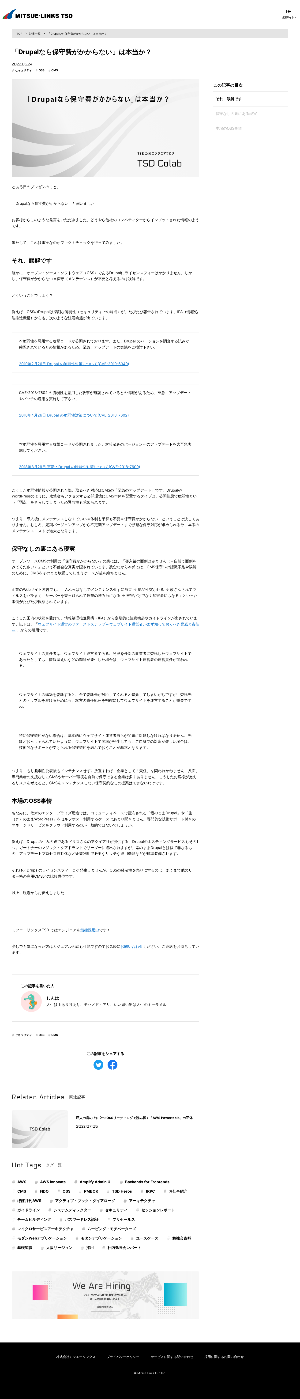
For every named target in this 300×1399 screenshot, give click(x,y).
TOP (19, 33)
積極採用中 (89, 930)
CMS (53, 70)
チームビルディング (31, 1219)
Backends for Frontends (144, 1182)
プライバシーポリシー (123, 1357)
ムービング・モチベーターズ (109, 1229)
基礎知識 (22, 1247)
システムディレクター (69, 1210)
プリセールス (121, 1219)
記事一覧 (35, 33)
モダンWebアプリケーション (39, 1238)
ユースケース (144, 1238)
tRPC (147, 1191)
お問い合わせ (131, 946)
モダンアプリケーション (98, 1238)
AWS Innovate (50, 1182)
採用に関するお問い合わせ (224, 1357)
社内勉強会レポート (121, 1247)
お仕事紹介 (175, 1191)
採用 (87, 1247)
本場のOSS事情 (229, 128)
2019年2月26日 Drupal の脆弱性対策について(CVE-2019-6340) (74, 363)
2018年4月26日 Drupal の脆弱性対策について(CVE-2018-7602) (74, 415)
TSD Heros (119, 1191)
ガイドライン (26, 1210)
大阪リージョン (56, 1247)
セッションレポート (155, 1210)
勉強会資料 (179, 1238)
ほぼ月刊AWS (26, 1201)
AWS (19, 1182)
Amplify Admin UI (92, 1182)
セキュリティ (22, 70)
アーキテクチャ (139, 1201)
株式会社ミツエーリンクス (76, 1357)
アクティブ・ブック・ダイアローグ (82, 1201)
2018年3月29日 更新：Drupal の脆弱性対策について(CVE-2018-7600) (79, 466)
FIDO (41, 1191)
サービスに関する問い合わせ (172, 1357)
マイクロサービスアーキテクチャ (43, 1229)
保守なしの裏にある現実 (236, 113)
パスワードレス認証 (79, 1219)
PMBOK (88, 1191)
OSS (40, 70)
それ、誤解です (229, 98)
